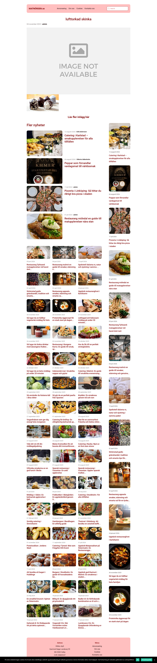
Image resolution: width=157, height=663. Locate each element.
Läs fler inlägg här (78, 117)
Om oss (71, 8)
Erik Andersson (82, 132)
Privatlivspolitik (146, 660)
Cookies (79, 8)
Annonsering (61, 8)
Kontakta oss (90, 8)
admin (44, 24)
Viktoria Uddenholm (83, 159)
